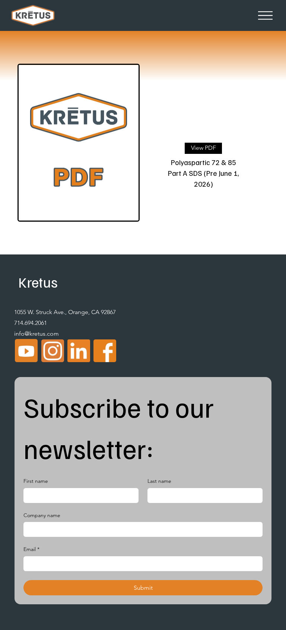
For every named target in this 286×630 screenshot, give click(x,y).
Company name (41, 515)
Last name (159, 481)
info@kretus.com (36, 333)
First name (35, 481)
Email (31, 549)
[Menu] (265, 15)
